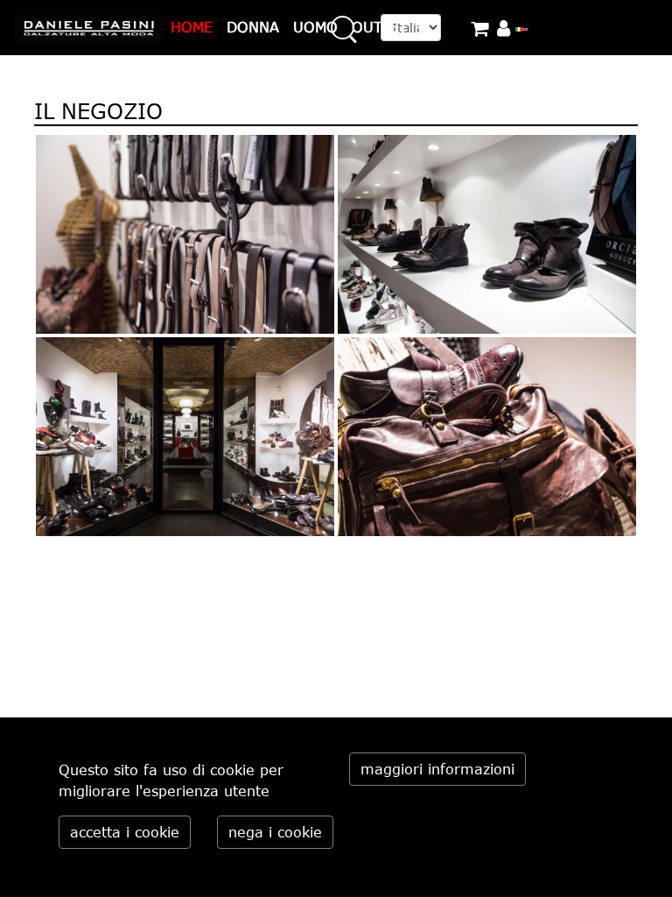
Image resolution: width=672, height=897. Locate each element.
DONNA (253, 27)
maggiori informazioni (437, 769)
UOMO (315, 27)
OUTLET (380, 27)
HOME (192, 27)
